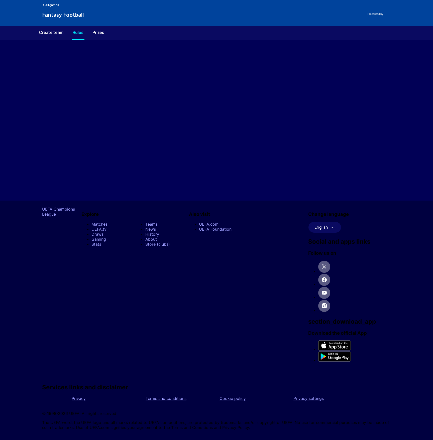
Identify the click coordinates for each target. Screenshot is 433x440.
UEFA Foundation (215, 229)
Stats (96, 244)
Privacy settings (308, 398)
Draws (97, 234)
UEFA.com (209, 224)
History (152, 234)
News (150, 229)
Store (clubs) (157, 244)
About (151, 239)
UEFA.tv (98, 229)
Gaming (98, 239)
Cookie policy (233, 398)
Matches (99, 224)
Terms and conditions (166, 398)
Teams (151, 224)
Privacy (79, 398)
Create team (51, 32)
